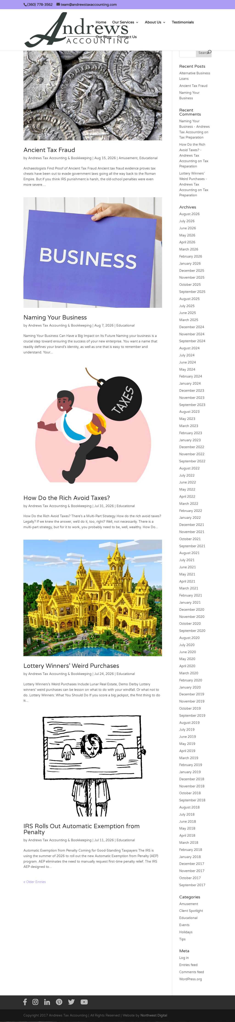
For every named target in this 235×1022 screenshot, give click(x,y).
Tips (182, 939)
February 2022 (190, 511)
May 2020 (187, 659)
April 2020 (187, 666)
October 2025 (190, 285)
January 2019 (190, 772)
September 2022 (192, 461)
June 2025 (187, 313)
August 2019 (189, 723)
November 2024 (191, 334)
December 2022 (191, 447)
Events (184, 925)
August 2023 (189, 412)
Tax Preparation (191, 137)
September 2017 (192, 885)
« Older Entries (34, 882)
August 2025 (189, 299)
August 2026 (189, 214)
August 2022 (189, 468)
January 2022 (190, 518)
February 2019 (190, 765)
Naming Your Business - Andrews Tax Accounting (194, 126)
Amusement (128, 158)
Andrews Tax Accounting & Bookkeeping (60, 158)
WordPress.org (190, 979)
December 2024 (191, 327)
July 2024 (187, 355)
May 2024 (187, 370)
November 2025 (191, 278)
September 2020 (192, 631)
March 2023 (188, 426)
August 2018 (189, 807)
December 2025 (191, 271)
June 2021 (187, 567)
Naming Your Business (55, 317)
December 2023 (191, 391)
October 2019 (190, 709)
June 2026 (187, 228)
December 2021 (191, 525)
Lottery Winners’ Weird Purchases (71, 665)
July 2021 (187, 560)
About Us (153, 23)
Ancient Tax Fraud (49, 150)
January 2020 (190, 687)
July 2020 (187, 645)
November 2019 (191, 701)
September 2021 (192, 546)
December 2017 (191, 864)
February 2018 (190, 850)
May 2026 (187, 235)
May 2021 (187, 574)
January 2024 (190, 384)
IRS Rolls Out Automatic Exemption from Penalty (81, 829)
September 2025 (192, 292)
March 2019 (188, 758)
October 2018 (190, 793)
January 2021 (190, 603)
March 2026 (188, 249)
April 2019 (187, 751)
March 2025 (188, 320)
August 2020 (189, 638)
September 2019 (192, 716)
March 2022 (188, 504)
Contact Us (127, 37)
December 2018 (191, 779)
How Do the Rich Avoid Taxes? (66, 498)
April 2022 (187, 497)
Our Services (123, 23)
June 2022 (187, 482)
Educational (148, 158)
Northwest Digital (153, 1015)
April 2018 (187, 836)
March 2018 (188, 843)
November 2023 (191, 398)
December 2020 (191, 610)
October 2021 (190, 539)
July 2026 (187, 221)
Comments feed (191, 972)
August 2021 (189, 553)
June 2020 (187, 652)
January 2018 (190, 857)
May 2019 (187, 744)
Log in (184, 958)
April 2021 (187, 581)
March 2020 (188, 673)
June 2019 (187, 737)
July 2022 (187, 476)
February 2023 (190, 433)
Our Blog (103, 37)
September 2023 (192, 405)
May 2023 (187, 419)
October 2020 (190, 624)
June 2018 (187, 822)
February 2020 (190, 680)
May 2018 (187, 828)
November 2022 (191, 454)
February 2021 (190, 595)
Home (101, 23)
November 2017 (191, 871)
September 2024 (192, 341)
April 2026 (187, 242)
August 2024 (189, 348)
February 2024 (190, 376)
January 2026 (190, 264)
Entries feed (188, 965)
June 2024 (187, 362)
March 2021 (188, 588)
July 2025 (187, 306)
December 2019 (191, 694)
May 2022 (187, 490)
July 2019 (187, 730)
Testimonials (183, 23)
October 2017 (190, 878)
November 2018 (191, 786)
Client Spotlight (191, 911)
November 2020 (191, 617)
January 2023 (190, 440)
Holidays (186, 932)
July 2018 (187, 814)
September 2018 (192, 800)
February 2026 (190, 256)
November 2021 (191, 532)
